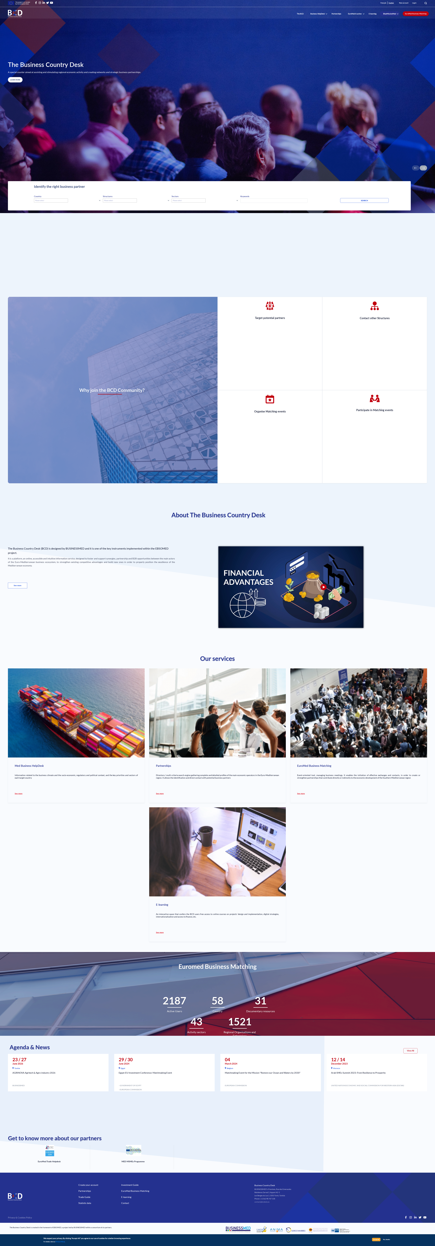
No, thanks (386, 1239)
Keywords (244, 196)
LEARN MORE (15, 83)
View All (410, 1051)
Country (37, 196)
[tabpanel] (50, 1157)
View (14, 1088)
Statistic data (84, 1203)
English (391, 3)
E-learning (372, 14)
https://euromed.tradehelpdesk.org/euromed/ (27, 1146)
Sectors (175, 196)
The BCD (300, 14)
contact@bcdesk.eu (261, 1202)
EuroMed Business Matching (416, 14)
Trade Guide (84, 1197)
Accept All (376, 1239)
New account (403, 3)
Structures (107, 196)
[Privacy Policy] (60, 1241)
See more (17, 585)
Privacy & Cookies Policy (20, 1217)
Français (383, 3)
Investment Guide (130, 1185)
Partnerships (336, 14)
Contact (125, 1203)
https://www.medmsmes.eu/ (104, 1146)
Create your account (88, 1185)
